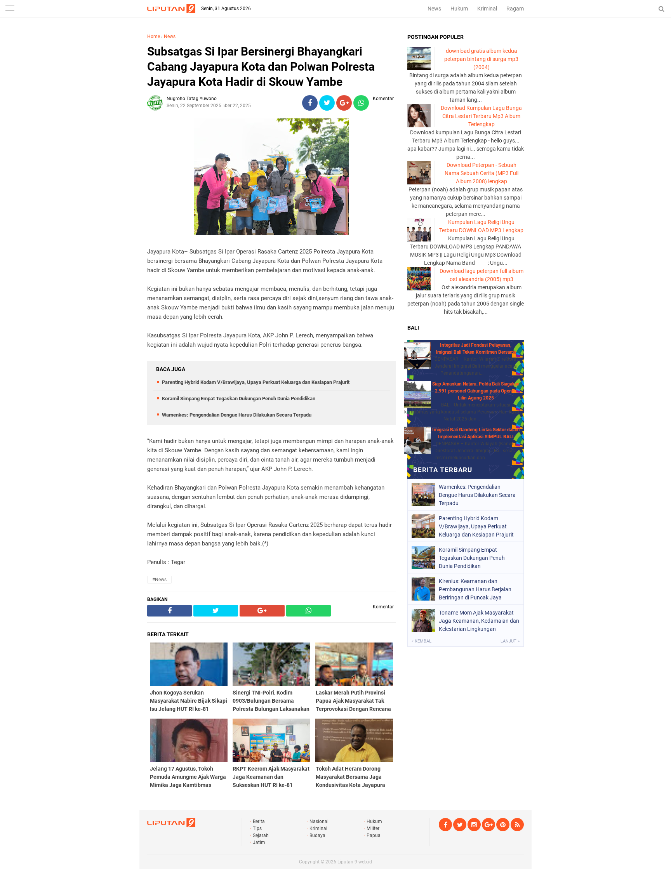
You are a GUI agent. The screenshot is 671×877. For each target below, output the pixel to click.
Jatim (259, 842)
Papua (374, 835)
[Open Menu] (9, 8)
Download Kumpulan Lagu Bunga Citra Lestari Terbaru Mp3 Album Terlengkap (481, 116)
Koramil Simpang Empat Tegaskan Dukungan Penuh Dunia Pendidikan (238, 398)
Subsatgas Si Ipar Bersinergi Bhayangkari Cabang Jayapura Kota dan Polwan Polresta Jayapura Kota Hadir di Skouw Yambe (261, 67)
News (434, 8)
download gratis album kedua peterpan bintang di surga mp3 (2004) (481, 59)
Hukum (459, 8)
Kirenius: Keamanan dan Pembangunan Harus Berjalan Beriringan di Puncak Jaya (475, 589)
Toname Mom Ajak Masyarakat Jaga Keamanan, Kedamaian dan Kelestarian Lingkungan (479, 621)
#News (159, 579)
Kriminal (487, 8)
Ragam (515, 8)
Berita (259, 821)
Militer (373, 828)
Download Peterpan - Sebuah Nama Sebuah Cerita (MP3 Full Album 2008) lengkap (481, 173)
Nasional (319, 821)
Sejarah (261, 835)
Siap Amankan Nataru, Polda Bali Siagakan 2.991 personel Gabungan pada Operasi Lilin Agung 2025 (476, 391)
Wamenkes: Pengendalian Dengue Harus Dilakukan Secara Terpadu (236, 415)
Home (153, 36)
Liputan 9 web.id (354, 862)
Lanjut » (510, 641)
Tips (257, 828)
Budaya (317, 835)
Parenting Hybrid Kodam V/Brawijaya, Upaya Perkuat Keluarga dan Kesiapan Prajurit (255, 382)
